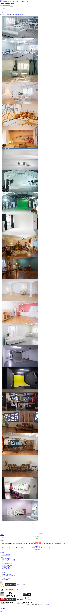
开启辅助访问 (2, 1)
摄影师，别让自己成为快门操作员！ (6, 555)
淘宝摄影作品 (2, 535)
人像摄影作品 (2, 537)
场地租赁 (21, 14)
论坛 (3, 11)
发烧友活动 (23, 14)
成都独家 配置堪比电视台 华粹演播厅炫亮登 (9, 575)
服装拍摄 (18, 14)
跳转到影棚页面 (2, 0)
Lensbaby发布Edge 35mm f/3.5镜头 (6, 566)
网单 (2, 12)
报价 (2, 10)
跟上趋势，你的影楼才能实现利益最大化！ (7, 554)
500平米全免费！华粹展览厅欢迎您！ (6, 578)
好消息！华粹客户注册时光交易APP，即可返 (9, 574)
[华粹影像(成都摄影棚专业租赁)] (7, 3)
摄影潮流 (3, 558)
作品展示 (1, 534)
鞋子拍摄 (15, 14)
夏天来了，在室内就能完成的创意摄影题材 (7, 563)
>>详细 (64, 543)
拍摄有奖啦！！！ (6, 572)
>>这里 (48, 604)
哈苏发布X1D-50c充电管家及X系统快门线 (7, 565)
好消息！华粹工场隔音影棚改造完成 (8, 573)
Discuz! (4, 608)
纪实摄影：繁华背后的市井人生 (8, 558)
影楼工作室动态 (2, 552)
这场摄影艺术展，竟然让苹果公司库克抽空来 (10, 560)
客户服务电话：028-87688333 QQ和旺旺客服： (10, 1)
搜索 (8, 14)
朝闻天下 (3, 559)
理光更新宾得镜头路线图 (5, 569)
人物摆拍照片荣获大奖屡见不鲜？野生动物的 (10, 559)
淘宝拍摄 (13, 14)
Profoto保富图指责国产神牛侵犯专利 (6, 567)
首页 (3, 8)
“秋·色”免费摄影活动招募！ (5, 579)
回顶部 (1, 611)
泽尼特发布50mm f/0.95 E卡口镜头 (6, 568)
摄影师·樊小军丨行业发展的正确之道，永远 (7, 564)
